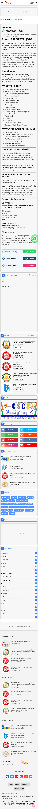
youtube (29, 445)
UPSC (12, 513)
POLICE (6, 507)
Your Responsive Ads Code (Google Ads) (19, 534)
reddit (30, 435)
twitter (29, 429)
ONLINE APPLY (20, 504)
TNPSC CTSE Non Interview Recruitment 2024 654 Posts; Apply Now (25, 374)
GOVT (5, 500)
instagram (11, 445)
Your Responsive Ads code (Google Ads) (19, 12)
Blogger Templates (24, 805)
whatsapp (11, 435)
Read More (19, 348)
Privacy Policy (19, 789)
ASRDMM (23, 497)
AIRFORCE (6, 497)
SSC (11, 510)
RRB (5, 510)
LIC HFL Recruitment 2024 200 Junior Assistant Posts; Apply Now (21, 457)
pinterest (11, 440)
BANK (31, 497)
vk (29, 440)
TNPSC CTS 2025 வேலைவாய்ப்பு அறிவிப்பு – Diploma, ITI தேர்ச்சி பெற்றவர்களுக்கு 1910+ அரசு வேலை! (24, 342)
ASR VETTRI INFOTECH (25, 803)
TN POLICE (30, 510)
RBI (32, 507)
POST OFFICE (15, 507)
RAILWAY (25, 507)
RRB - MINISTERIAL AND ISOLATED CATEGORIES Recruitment (23, 353)
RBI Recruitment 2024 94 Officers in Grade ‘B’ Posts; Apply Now (23, 483)
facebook (11, 429)
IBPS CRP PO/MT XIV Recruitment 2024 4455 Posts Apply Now (23, 466)
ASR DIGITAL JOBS (30, 802)
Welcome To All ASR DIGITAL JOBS (21, 641)
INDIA (12, 500)
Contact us (25, 784)
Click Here (9, 19)
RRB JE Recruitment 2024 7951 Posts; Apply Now (23, 363)
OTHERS (30, 504)
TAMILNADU (19, 510)
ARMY (14, 497)
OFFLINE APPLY (8, 504)
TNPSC (5, 513)
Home (11, 784)
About (17, 784)
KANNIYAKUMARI (22, 500)
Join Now (30, 252)
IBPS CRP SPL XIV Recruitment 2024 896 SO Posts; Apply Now (24, 385)
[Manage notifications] (33, 805)
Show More (32, 335)
